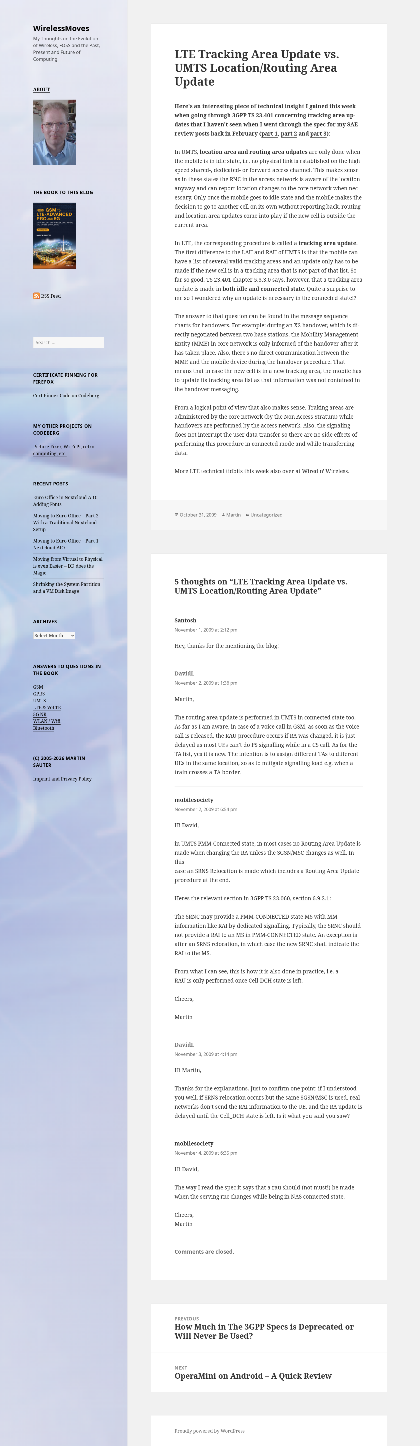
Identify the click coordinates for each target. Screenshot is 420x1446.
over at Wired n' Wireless (315, 471)
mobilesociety (194, 800)
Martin (233, 515)
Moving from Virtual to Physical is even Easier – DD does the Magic (68, 566)
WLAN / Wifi (47, 721)
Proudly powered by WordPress (210, 1431)
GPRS (39, 694)
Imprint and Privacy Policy (62, 779)
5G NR (40, 714)
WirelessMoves (61, 28)
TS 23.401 (260, 115)
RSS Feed (51, 296)
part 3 (318, 133)
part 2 (289, 133)
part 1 (269, 133)
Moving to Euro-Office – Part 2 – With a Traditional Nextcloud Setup (67, 523)
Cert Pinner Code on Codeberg (66, 395)
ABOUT (41, 89)
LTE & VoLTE (47, 707)
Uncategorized (267, 515)
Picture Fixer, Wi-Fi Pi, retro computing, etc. (63, 450)
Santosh (186, 620)
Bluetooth (43, 728)
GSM (38, 687)
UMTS (39, 700)
